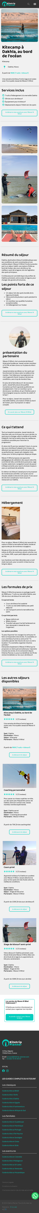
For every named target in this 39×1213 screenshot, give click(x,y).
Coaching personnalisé (14, 790)
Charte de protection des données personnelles (17, 1190)
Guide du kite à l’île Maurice (12, 1133)
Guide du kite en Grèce (10, 1141)
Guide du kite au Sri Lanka (11, 1164)
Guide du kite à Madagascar (12, 1161)
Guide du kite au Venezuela (12, 1168)
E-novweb (13, 1207)
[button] (35, 4)
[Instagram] (7, 1070)
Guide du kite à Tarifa (10, 1095)
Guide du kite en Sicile (10, 1145)
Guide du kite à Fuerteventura (13, 1106)
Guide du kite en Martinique (12, 1126)
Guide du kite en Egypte (11, 1102)
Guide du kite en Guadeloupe (13, 1122)
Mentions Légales (8, 1182)
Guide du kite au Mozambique (13, 1172)
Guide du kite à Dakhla (10, 1098)
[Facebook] (3, 1070)
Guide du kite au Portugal (11, 1130)
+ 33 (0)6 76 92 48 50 (13, 1059)
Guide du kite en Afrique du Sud (14, 1110)
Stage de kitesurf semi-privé (17, 944)
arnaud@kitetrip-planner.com (18, 1057)
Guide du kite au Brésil (10, 1091)
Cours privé (9, 867)
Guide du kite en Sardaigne (12, 1137)
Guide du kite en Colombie (12, 1157)
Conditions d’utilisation (9, 1186)
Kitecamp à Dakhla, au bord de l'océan (18, 714)
